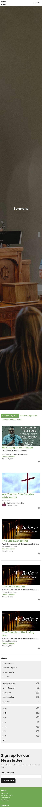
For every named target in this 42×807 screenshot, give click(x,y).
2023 (21, 722)
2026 (21, 708)
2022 (21, 727)
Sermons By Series (28, 416)
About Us (4, 793)
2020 (21, 736)
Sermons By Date (10, 416)
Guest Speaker (21, 697)
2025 (21, 713)
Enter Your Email (7, 773)
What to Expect (7, 795)
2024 (21, 718)
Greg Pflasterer (21, 688)
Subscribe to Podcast (12, 419)
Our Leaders (5, 797)
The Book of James (10, 668)
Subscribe (8, 780)
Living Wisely (8, 672)
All (4, 740)
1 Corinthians (8, 663)
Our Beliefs (5, 800)
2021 (21, 731)
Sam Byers (21, 693)
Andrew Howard (21, 684)
